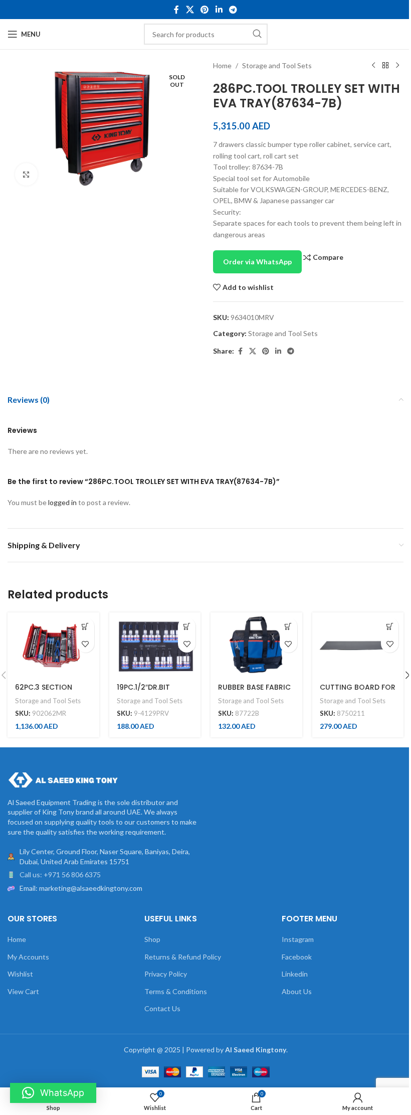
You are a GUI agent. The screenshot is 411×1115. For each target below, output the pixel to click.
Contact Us (162, 1008)
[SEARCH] (257, 34)
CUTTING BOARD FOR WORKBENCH (357, 692)
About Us (297, 991)
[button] (85, 626)
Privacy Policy (165, 974)
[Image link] (63, 778)
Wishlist (20, 974)
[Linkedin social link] (219, 9)
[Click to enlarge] (26, 174)
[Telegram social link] (233, 9)
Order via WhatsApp (257, 261)
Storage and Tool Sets (277, 65)
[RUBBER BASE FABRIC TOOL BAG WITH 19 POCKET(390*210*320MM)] (256, 644)
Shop (152, 939)
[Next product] (397, 66)
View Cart (23, 991)
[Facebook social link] (176, 9)
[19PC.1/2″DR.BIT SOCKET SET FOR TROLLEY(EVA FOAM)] (155, 644)
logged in (62, 502)
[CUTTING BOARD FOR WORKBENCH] (358, 644)
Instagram (298, 939)
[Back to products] (385, 66)
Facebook (297, 956)
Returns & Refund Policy (182, 956)
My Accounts (28, 956)
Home (222, 65)
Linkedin (295, 974)
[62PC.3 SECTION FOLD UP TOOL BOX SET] (53, 644)
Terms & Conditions (175, 991)
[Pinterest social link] (204, 9)
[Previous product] (373, 66)
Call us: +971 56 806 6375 (60, 874)
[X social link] (189, 9)
